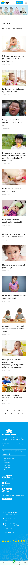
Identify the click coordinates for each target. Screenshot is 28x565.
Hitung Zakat (19, 564)
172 (11, 413)
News (23, 12)
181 (18, 413)
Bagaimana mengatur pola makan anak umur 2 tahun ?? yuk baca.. (13, 328)
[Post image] (14, 44)
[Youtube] (8, 541)
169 (19, 410)
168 (14, 410)
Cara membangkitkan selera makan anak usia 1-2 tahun (14, 397)
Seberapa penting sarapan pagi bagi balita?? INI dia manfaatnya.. (13, 58)
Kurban (25, 564)
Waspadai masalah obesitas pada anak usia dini (12, 122)
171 (6, 413)
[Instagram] (13, 541)
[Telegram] (18, 541)
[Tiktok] (11, 541)
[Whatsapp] (16, 541)
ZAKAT (20, 2)
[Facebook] (3, 541)
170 (23, 410)
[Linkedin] (24, 541)
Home (3, 564)
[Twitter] (5, 541)
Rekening (8, 564)
